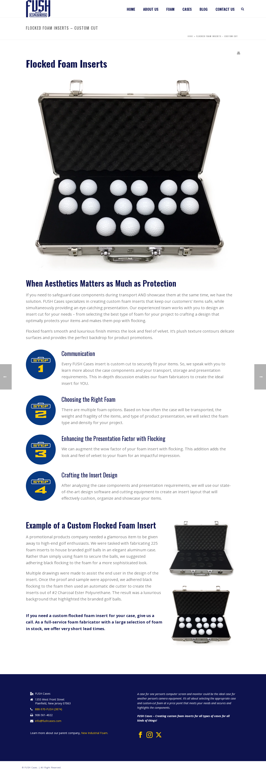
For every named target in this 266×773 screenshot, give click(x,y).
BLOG (204, 9)
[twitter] (159, 735)
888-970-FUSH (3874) (48, 709)
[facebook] (140, 735)
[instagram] (149, 735)
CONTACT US (225, 9)
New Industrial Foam (93, 733)
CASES (187, 9)
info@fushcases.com (48, 721)
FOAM (170, 9)
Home (131, 9)
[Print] (238, 53)
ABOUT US (150, 9)
